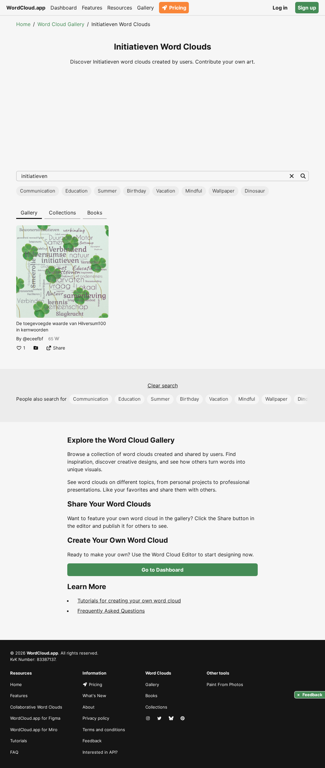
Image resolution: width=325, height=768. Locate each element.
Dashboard (63, 7)
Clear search (163, 385)
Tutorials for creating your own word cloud (129, 600)
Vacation (165, 191)
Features (92, 7)
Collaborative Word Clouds (36, 707)
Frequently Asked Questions (111, 611)
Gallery (145, 7)
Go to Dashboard (162, 570)
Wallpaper (223, 191)
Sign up (307, 7)
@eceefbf (33, 338)
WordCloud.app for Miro (33, 729)
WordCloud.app (25, 7)
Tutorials (18, 740)
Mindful (193, 191)
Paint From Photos (225, 684)
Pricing (177, 7)
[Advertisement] (162, 118)
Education (76, 191)
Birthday (136, 191)
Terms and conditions (104, 729)
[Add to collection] (35, 347)
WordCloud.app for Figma (35, 718)
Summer (107, 191)
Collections (62, 212)
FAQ (14, 752)
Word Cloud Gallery (60, 24)
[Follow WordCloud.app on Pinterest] (183, 718)
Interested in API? (100, 752)
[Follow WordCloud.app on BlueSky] (172, 718)
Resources (119, 7)
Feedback (92, 740)
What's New (94, 695)
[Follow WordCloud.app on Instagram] (148, 718)
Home (23, 24)
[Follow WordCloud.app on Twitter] (160, 718)
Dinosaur (255, 191)
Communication (37, 191)
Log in (280, 7)
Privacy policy (96, 718)
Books (94, 212)
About (89, 707)
